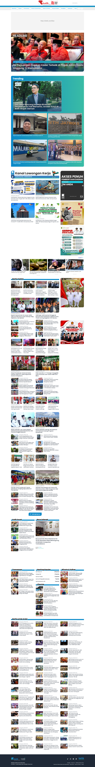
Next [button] (82, 52)
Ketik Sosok (18, 85)
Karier (82, 764)
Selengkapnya (35, 514)
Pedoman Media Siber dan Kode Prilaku (61, 764)
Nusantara (14, 8)
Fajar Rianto (18, 83)
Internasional (26, 8)
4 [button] (49, 73)
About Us (73, 762)
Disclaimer (72, 764)
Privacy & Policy (78, 764)
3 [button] (47, 73)
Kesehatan (70, 8)
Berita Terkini (17, 279)
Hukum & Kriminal (46, 8)
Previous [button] (12, 52)
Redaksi (69, 762)
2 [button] (45, 73)
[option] (47, 52)
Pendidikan (63, 8)
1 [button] (43, 73)
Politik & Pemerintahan (36, 8)
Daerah (20, 8)
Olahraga (76, 8)
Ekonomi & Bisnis (55, 8)
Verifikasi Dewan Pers (80, 762)
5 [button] (51, 73)
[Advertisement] (4, 28)
